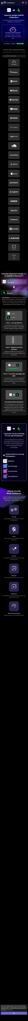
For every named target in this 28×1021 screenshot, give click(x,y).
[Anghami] (14, 192)
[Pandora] (14, 183)
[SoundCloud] (14, 146)
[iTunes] (14, 173)
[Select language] (23, 2)
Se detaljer (10, 1009)
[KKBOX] (14, 201)
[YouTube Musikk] (14, 100)
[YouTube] (14, 109)
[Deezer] (14, 118)
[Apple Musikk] (14, 90)
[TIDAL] (14, 127)
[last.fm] (14, 210)
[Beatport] (14, 72)
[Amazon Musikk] (14, 137)
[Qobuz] (14, 164)
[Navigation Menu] (26, 3)
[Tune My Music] (7, 2)
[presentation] (13, 33)
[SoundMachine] (14, 220)
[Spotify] (14, 81)
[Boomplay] (14, 229)
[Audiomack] (14, 238)
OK (14, 1013)
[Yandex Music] (14, 155)
